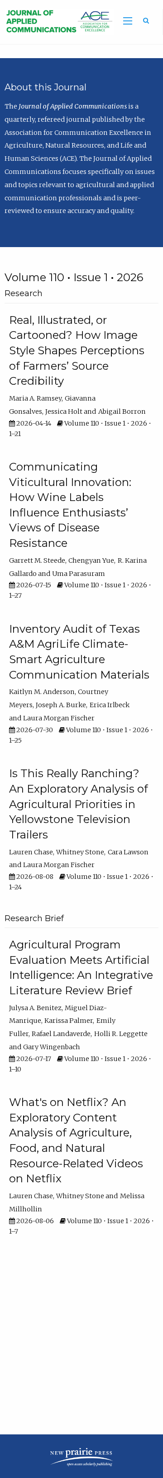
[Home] (57, 21)
